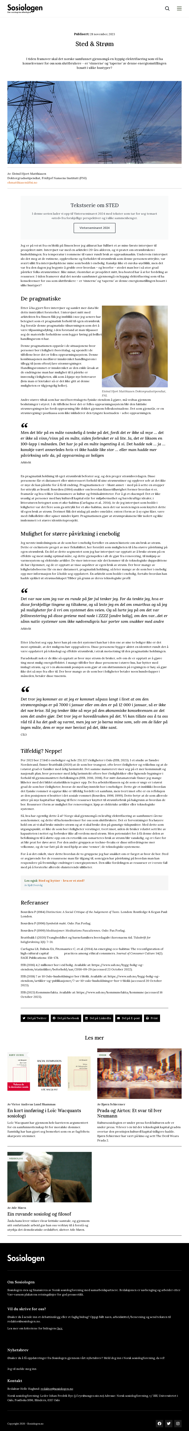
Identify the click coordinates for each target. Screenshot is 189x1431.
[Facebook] (159, 1423)
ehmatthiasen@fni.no (22, 182)
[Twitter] (168, 1423)
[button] (35, 1018)
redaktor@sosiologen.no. (24, 1321)
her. (60, 1328)
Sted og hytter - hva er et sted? (62, 880)
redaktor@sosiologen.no (57, 1388)
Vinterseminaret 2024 (95, 228)
